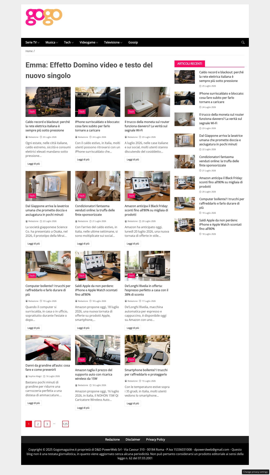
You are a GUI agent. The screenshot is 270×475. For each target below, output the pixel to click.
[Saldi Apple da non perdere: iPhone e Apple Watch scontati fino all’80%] (97, 266)
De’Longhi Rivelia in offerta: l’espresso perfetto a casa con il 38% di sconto (146, 290)
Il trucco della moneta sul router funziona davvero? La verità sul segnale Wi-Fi (147, 126)
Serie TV (31, 42)
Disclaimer (133, 439)
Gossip (133, 42)
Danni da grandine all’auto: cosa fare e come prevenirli (48, 367)
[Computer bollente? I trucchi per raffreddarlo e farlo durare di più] (48, 266)
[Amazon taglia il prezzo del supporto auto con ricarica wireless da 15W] (97, 350)
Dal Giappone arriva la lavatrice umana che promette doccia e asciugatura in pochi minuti (47, 210)
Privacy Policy (155, 439)
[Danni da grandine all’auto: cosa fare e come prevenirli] (48, 347)
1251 (66, 424)
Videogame (87, 42)
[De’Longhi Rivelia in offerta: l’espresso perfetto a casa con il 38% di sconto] (147, 266)
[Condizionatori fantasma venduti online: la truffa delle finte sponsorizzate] (97, 186)
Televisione (112, 42)
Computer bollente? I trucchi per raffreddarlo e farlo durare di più (48, 290)
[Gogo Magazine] (44, 21)
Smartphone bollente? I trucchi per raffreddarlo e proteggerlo (146, 372)
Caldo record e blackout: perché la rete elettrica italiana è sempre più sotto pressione (48, 126)
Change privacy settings (255, 471)
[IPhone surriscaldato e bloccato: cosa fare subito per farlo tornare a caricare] (97, 102)
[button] (243, 42)
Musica (50, 42)
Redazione (112, 439)
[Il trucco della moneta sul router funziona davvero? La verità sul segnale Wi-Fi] (147, 102)
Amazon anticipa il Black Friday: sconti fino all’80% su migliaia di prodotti (146, 210)
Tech (67, 42)
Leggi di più (34, 163)
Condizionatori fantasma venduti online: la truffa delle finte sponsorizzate (95, 210)
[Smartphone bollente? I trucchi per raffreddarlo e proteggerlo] (147, 350)
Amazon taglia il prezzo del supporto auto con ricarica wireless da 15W (93, 374)
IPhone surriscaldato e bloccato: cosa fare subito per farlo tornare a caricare (97, 126)
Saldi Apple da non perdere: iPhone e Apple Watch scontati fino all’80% (96, 290)
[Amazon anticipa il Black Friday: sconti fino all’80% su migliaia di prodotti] (147, 186)
